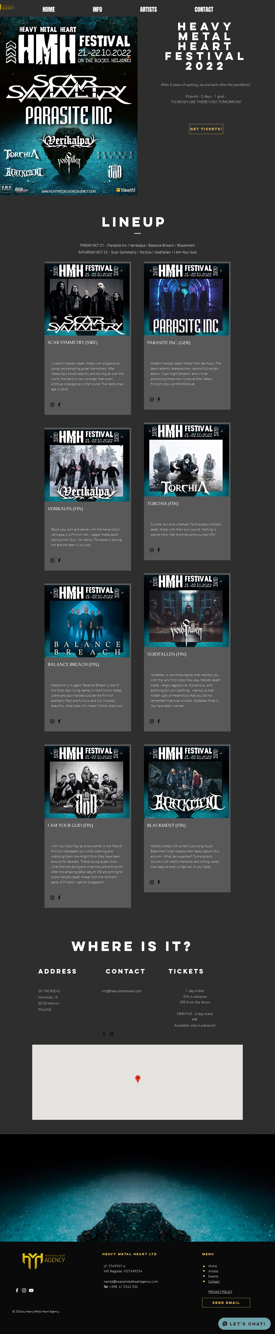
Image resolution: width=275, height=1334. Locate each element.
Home (212, 1266)
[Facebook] (59, 404)
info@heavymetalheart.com (122, 991)
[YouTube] (31, 1290)
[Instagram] (52, 404)
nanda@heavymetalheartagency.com (131, 1282)
